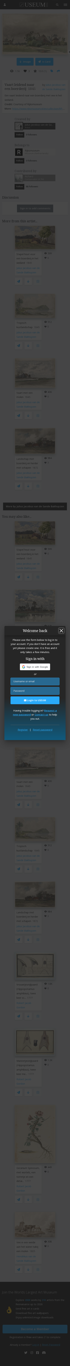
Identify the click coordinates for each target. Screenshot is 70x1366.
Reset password (42, 729)
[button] (35, 666)
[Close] (61, 630)
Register (23, 729)
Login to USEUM (36, 700)
